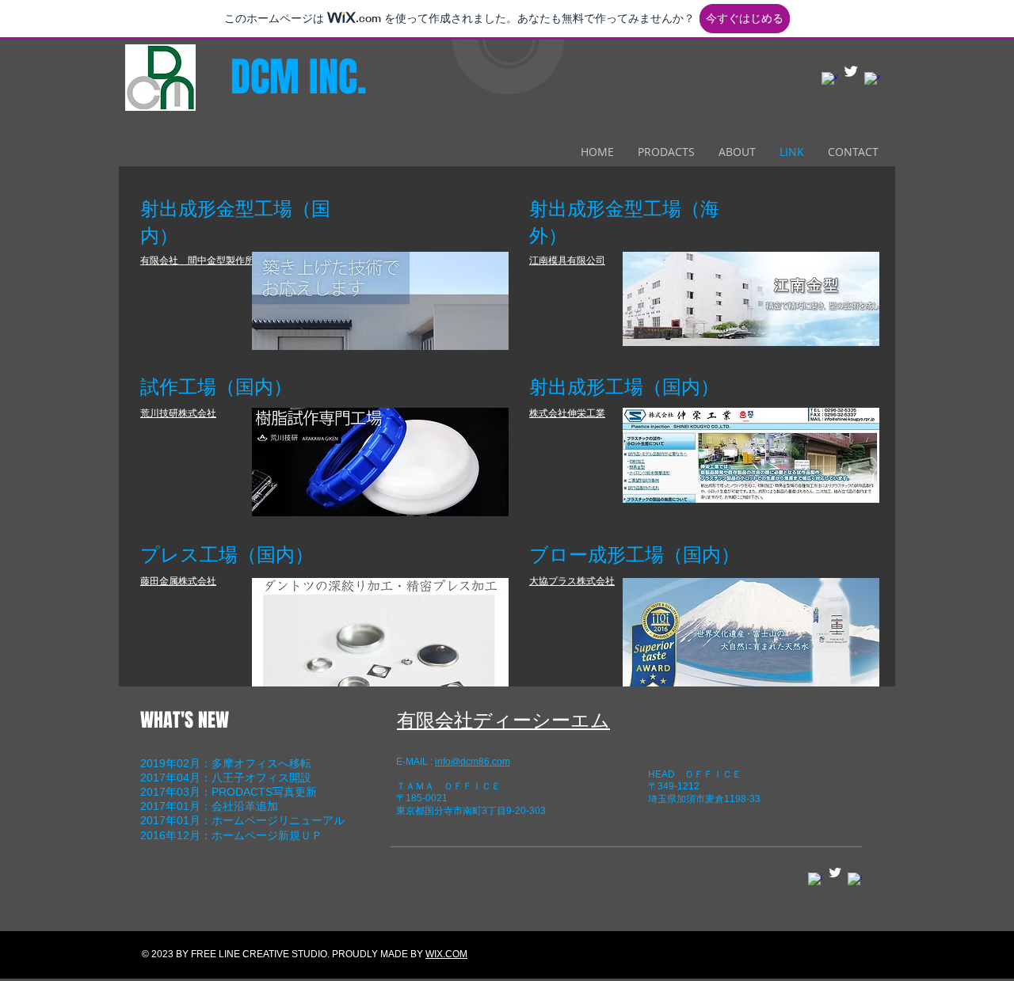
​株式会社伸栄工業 (567, 413)
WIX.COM (446, 954)
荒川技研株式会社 (178, 413)
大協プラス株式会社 (572, 581)
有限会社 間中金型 (183, 260)
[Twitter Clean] (851, 71)
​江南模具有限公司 (567, 260)
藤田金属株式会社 (178, 581)
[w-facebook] (829, 80)
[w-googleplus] (872, 80)
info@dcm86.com (472, 761)
